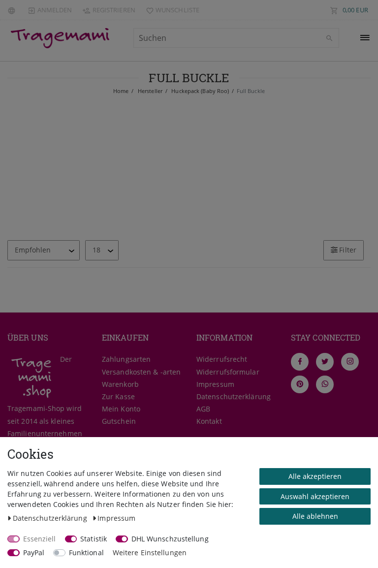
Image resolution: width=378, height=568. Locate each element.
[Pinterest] (300, 384)
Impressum (215, 384)
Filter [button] (347, 249)
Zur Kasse (118, 396)
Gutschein (119, 421)
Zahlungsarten (126, 359)
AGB (203, 408)
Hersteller (149, 91)
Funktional (86, 552)
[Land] (12, 10)
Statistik (93, 538)
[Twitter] (325, 362)
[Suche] (329, 38)
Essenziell (39, 538)
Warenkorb (120, 384)
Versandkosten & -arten (141, 372)
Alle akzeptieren (315, 476)
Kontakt (209, 421)
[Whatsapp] (325, 384)
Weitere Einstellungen (150, 552)
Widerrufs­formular (227, 372)
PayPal (34, 552)
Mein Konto (121, 408)
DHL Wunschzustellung (170, 538)
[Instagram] (350, 362)
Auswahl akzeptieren (315, 496)
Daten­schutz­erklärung (233, 396)
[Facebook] (300, 362)
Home (120, 91)
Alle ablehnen (315, 516)
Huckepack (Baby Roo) (199, 91)
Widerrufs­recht (221, 359)
